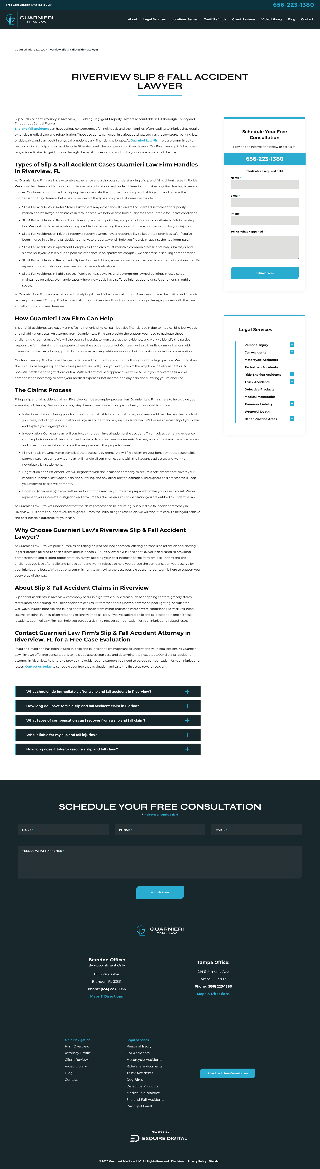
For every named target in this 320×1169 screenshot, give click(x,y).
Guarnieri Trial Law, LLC (30, 49)
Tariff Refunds (215, 19)
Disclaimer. (178, 1161)
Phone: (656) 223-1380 (213, 986)
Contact (307, 19)
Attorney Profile (78, 1053)
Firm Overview (77, 1046)
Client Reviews (244, 19)
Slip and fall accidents (32, 128)
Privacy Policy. (197, 1161)
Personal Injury (256, 345)
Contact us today (38, 666)
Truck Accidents (257, 382)
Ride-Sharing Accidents (263, 374)
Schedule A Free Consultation (227, 1073)
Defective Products (259, 389)
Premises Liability (259, 404)
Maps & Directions (213, 994)
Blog (291, 19)
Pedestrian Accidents (261, 367)
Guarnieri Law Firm (146, 140)
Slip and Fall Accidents (145, 1100)
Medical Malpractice (260, 397)
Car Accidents (255, 352)
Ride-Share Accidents (144, 1066)
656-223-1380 (293, 4)
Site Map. (215, 1161)
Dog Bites (134, 1080)
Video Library (271, 19)
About (132, 19)
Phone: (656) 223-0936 (107, 989)
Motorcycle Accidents (261, 360)
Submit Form (265, 273)
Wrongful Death (257, 411)
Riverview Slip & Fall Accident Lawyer (73, 49)
